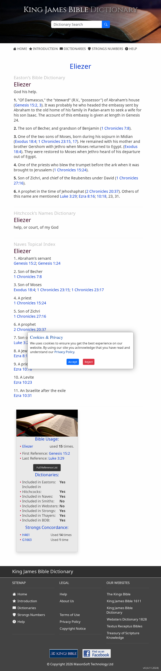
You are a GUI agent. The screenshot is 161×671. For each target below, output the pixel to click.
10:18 (101, 196)
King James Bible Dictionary (119, 610)
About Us (67, 601)
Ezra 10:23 (23, 382)
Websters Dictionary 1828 (127, 619)
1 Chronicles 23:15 (53, 289)
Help (132, 49)
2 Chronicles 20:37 (102, 191)
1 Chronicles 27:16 (30, 316)
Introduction (45, 49)
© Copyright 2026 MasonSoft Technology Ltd (80, 664)
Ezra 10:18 (23, 369)
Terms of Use (70, 614)
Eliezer (27, 446)
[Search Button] (106, 24)
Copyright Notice (73, 628)
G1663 (27, 540)
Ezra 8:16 (87, 196)
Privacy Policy (70, 621)
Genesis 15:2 (25, 263)
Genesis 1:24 (49, 263)
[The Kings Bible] (64, 653)
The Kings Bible (119, 594)
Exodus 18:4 (25, 141)
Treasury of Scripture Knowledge (122, 635)
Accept (72, 362)
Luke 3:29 (68, 196)
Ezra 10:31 (23, 395)
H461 (26, 535)
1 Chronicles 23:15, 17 (57, 141)
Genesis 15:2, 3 (28, 105)
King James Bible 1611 (124, 601)
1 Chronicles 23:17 (87, 289)
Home (21, 49)
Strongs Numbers (107, 49)
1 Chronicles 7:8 (115, 128)
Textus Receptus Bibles (124, 626)
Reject (89, 362)
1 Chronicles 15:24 (70, 170)
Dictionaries (74, 49)
